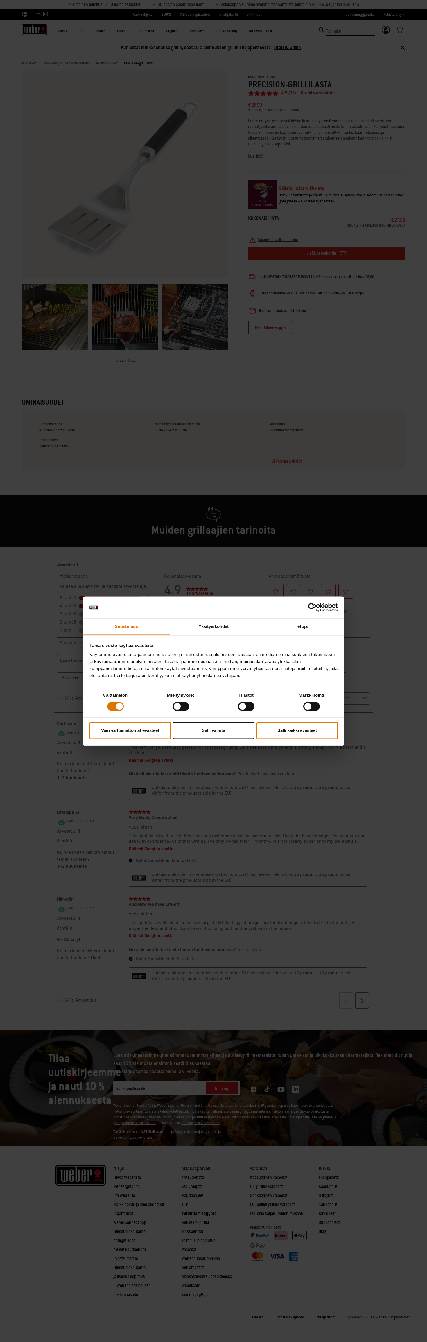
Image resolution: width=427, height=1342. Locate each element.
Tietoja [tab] (301, 626)
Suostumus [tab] (126, 626)
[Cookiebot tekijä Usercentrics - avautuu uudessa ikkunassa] (312, 607)
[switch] (181, 706)
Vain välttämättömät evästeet (130, 730)
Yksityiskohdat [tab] (213, 626)
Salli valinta (213, 730)
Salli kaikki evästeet (297, 730)
